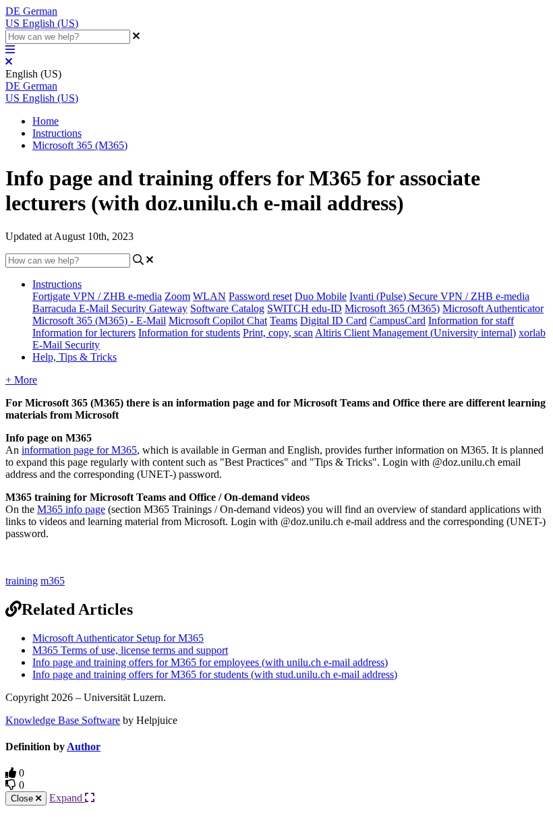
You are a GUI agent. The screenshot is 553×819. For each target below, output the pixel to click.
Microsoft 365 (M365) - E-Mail (99, 320)
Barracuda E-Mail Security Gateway (109, 308)
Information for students (189, 332)
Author (83, 746)
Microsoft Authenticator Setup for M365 (118, 638)
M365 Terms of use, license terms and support (130, 650)
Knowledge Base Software (62, 720)
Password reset (260, 296)
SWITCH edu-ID (304, 308)
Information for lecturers (84, 332)
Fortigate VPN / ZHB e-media (97, 296)
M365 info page (71, 509)
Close (23, 798)
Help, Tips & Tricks (74, 357)
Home (45, 121)
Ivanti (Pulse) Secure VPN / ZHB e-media (439, 296)
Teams (283, 320)
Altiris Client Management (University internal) (415, 332)
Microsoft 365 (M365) (79, 145)
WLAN (209, 296)
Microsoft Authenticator (493, 308)
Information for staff (471, 320)
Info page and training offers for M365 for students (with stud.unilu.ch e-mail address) (214, 674)
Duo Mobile (321, 296)
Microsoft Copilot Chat (218, 320)
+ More (21, 380)
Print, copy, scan (278, 332)
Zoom (177, 296)
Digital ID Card (333, 320)
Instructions (57, 133)
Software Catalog (227, 308)
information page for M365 (79, 450)
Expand (67, 797)
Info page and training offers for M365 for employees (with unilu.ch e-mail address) (210, 662)
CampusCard (398, 320)
